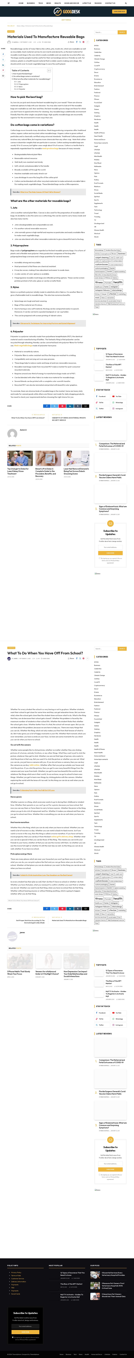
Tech (40, 3)
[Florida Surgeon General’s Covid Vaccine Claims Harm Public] (110, 462)
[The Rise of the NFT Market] (99, 366)
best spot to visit (106, 254)
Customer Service (17, 1279)
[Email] (3, 76)
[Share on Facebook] (76, 42)
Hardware (97, 119)
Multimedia (97, 166)
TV (95, 220)
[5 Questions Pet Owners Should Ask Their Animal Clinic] (95, 1296)
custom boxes (101, 264)
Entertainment (99, 86)
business (121, 253)
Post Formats (98, 183)
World (96, 237)
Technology (98, 210)
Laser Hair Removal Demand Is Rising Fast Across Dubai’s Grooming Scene (76, 471)
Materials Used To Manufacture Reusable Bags (69, 920)
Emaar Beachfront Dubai (110, 275)
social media (112, 301)
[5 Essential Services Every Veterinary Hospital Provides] (95, 1275)
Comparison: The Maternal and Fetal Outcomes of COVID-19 (112, 444)
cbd (112, 257)
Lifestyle (86, 3)
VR (95, 227)
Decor (96, 72)
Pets (95, 176)
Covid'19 (97, 66)
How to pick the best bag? (22, 74)
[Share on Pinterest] (83, 42)
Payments (14, 1285)
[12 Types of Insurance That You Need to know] (99, 356)
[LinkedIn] (3, 65)
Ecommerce (98, 79)
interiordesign (117, 290)
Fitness (96, 99)
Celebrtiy (97, 56)
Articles (97, 254)
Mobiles (96, 160)
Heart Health (98, 136)
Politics (96, 180)
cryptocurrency (106, 261)
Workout (97, 233)
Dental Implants (100, 271)
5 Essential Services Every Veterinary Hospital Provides (113, 1274)
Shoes (96, 190)
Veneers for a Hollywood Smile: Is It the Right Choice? (47, 972)
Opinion (96, 173)
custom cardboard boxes (116, 265)
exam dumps (99, 278)
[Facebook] (3, 54)
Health (58, 3)
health (117, 282)
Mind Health (98, 156)
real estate (110, 297)
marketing (121, 294)
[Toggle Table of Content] (48, 70)
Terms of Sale (16, 1275)
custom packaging (101, 268)
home (106, 287)
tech (120, 301)
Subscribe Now (119, 11)
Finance (96, 96)
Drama (96, 76)
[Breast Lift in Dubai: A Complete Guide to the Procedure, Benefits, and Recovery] (48, 458)
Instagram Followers (102, 290)
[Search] (126, 3)
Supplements (98, 203)
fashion (115, 278)
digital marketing (119, 271)
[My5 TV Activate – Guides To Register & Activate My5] (99, 377)
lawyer (104, 294)
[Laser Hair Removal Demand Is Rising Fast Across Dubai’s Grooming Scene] (76, 458)
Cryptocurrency (99, 69)
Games (96, 109)
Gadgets (97, 106)
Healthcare (98, 287)
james (15, 658)
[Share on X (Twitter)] (80, 42)
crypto (97, 261)
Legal (96, 146)
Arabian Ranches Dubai (113, 250)
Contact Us (110, 3)
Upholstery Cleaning (100, 304)
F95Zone (108, 278)
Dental (112, 268)
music (97, 297)
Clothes (96, 62)
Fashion (98, 3)
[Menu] (9, 3)
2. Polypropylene (22, 84)
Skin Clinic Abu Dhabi (100, 301)
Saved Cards (15, 1294)
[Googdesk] (67, 11)
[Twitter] (3, 59)
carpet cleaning (102, 257)
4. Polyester (21, 89)
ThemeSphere (34, 1354)
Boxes (114, 254)
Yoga (96, 307)
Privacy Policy (115, 560)
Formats (108, 283)
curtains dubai (117, 261)
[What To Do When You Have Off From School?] (48, 684)
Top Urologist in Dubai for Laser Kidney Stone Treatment (18, 471)
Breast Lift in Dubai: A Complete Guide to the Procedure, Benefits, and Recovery (45, 472)
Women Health (99, 230)
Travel (96, 213)
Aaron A (16, 42)
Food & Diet (98, 103)
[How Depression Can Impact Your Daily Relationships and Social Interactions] (76, 961)
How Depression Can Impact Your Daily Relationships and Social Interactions (75, 973)
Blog (23, 26)
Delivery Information (18, 1282)
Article (96, 45)
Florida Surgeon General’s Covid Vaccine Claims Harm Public (112, 476)
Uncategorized (99, 223)
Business (31, 3)
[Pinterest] (3, 70)
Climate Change (99, 59)
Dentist (109, 271)
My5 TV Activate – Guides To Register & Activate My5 (116, 377)
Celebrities (97, 52)
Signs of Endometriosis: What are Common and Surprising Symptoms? (113, 508)
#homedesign (99, 250)
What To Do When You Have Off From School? (28, 418)
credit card (118, 257)
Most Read (97, 163)
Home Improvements (101, 143)
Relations (97, 186)
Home (21, 3)
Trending (97, 217)
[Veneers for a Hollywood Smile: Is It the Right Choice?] (48, 961)
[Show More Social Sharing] (87, 42)
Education (97, 82)
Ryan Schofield (104, 449)
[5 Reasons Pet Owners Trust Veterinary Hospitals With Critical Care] (95, 1285)
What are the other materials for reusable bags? (31, 79)
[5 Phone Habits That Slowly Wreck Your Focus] (20, 961)
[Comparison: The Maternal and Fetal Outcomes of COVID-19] (110, 431)
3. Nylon (20, 87)
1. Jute (19, 82)
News (48, 3)
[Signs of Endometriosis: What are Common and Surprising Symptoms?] (110, 494)
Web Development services (116, 304)
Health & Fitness (99, 133)
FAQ (12, 1288)
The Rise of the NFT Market (113, 365)
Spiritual (97, 197)
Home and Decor (71, 3)
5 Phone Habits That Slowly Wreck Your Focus (18, 972)
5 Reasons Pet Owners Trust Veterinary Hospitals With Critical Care (113, 1285)
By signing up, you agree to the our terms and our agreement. (111, 560)
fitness (99, 282)
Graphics (97, 116)
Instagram (114, 287)
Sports (96, 200)
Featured (97, 92)
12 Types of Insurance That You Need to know (115, 355)
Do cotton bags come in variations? (26, 76)
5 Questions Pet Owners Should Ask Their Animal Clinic (114, 1295)
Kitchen (97, 294)
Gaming (96, 113)
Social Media (98, 193)
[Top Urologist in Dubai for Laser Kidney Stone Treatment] (20, 458)
